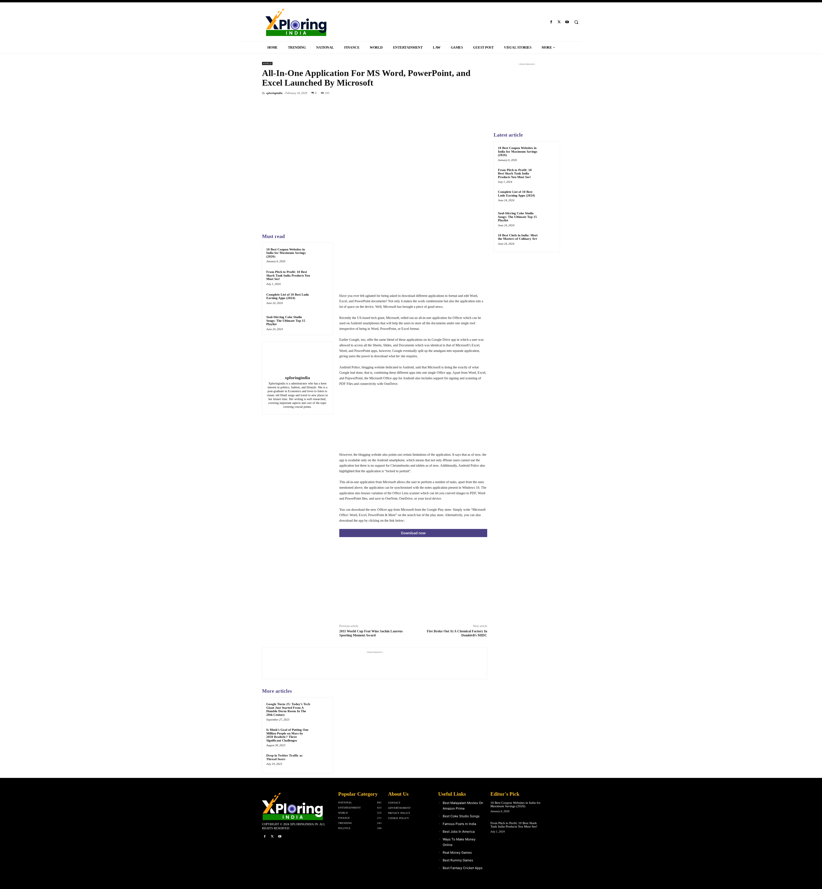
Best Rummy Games (458, 860)
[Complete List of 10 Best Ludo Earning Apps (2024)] (320, 300)
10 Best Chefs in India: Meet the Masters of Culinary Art (518, 237)
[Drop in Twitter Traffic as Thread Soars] (320, 761)
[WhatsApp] (483, 93)
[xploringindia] (297, 359)
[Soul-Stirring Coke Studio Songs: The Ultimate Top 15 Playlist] (320, 322)
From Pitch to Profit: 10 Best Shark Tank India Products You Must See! (288, 275)
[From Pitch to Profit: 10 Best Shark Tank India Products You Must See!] (320, 277)
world (267, 63)
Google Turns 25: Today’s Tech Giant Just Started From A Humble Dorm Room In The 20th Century (288, 709)
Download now (413, 533)
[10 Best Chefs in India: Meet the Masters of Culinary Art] (548, 240)
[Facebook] (551, 22)
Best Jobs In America (459, 831)
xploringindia (274, 93)
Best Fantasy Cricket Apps (462, 868)
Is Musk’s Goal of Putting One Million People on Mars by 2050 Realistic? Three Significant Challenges (287, 735)
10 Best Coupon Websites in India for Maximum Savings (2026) (286, 253)
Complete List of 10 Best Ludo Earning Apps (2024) (287, 296)
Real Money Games (457, 852)
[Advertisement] (413, 263)
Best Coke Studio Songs (461, 816)
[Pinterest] (473, 93)
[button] (576, 22)
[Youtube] (567, 22)
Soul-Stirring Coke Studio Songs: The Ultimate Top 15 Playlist (285, 320)
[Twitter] (559, 22)
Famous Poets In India (459, 824)
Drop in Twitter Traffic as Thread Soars (284, 757)
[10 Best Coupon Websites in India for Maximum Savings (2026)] (320, 255)
